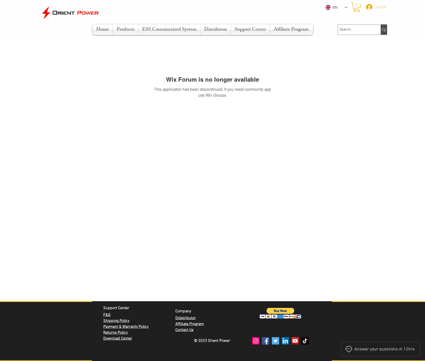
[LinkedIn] (285, 341)
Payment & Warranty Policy (126, 326)
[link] (357, 7)
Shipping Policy (116, 320)
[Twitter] (275, 341)
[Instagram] (255, 341)
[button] (280, 313)
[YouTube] (295, 341)
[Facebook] (265, 341)
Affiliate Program (189, 324)
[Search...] (384, 30)
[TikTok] (305, 341)
